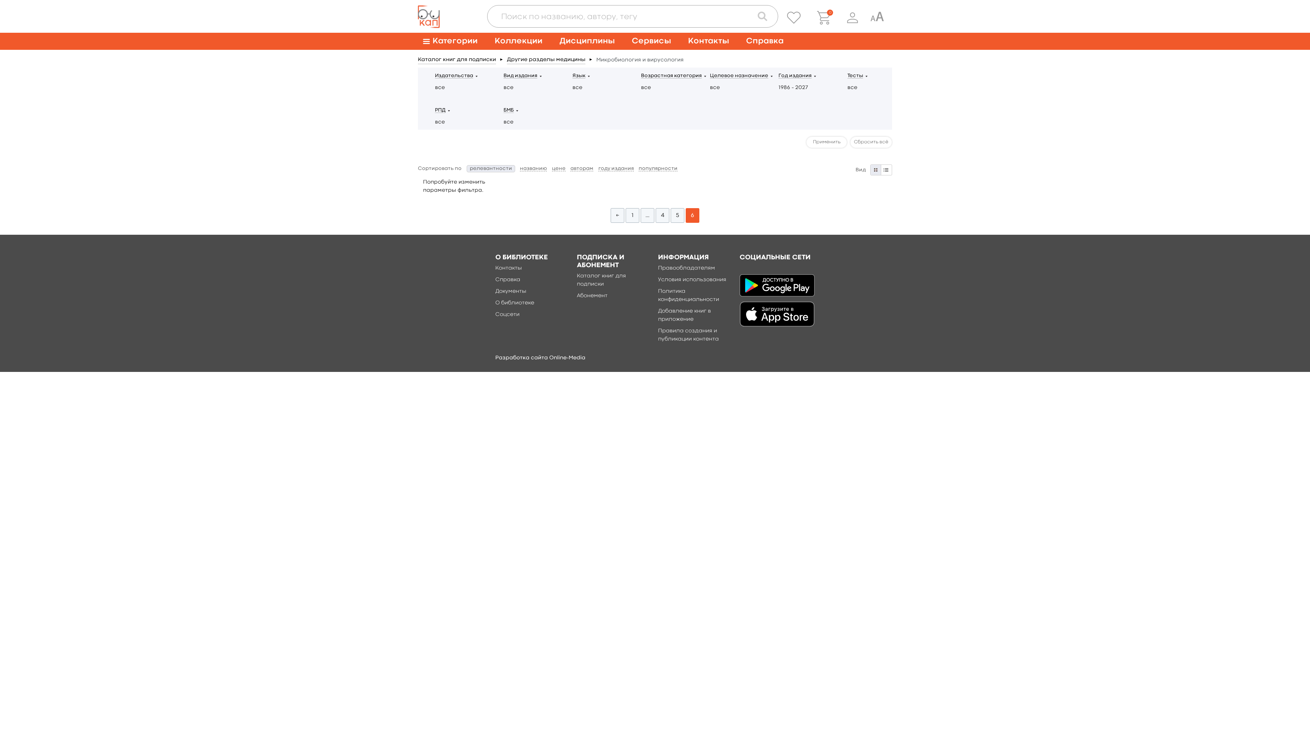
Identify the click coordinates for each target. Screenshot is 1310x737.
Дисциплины (587, 41)
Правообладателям (686, 268)
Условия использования (692, 279)
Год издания (795, 76)
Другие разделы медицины (546, 59)
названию (533, 169)
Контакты (708, 41)
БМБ (509, 110)
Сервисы (651, 41)
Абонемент (592, 295)
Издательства (454, 76)
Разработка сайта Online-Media (540, 358)
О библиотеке (514, 303)
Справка (765, 41)
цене (559, 169)
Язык (578, 76)
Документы (510, 291)
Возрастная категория (671, 76)
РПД (440, 110)
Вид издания (520, 76)
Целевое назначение (739, 76)
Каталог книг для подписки (457, 59)
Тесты (855, 76)
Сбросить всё (871, 142)
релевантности (491, 169)
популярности (658, 169)
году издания (616, 169)
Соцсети (507, 314)
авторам (581, 169)
